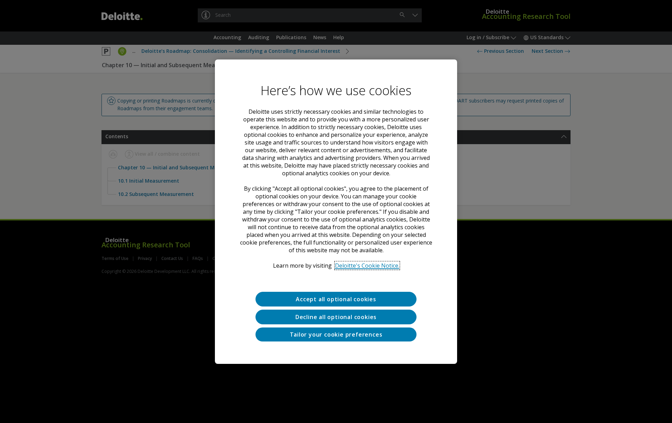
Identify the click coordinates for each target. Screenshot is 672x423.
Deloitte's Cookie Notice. (367, 265)
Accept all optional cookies (336, 299)
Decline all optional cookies (336, 316)
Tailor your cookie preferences (336, 334)
